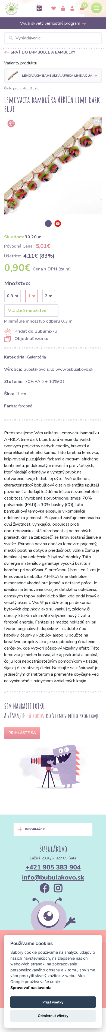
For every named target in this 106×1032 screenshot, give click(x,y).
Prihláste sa (22, 732)
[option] (53, 165)
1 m (31, 296)
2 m (48, 296)
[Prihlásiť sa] (63, 8)
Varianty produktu (20, 63)
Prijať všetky (53, 1002)
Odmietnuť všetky (53, 1016)
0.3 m (12, 296)
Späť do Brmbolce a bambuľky (43, 52)
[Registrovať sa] (72, 8)
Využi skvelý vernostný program (50, 23)
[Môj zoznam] (53, 8)
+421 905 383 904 (53, 867)
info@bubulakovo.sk (53, 877)
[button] (53, 75)
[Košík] (82, 8)
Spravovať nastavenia (30, 987)
